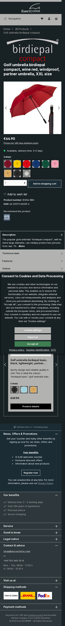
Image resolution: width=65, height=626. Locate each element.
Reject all (33, 337)
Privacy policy (17, 350)
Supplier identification (38, 350)
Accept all (32, 344)
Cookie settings (32, 330)
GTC (53, 350)
